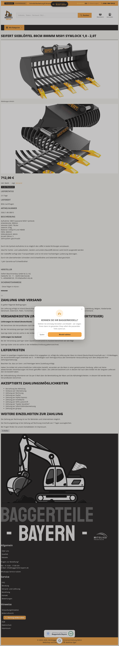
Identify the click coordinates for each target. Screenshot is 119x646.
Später (42, 334)
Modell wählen (65, 334)
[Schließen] (81, 309)
